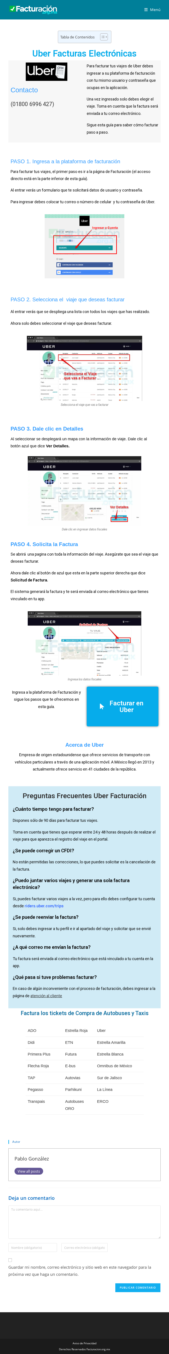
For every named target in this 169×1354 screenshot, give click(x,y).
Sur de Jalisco (109, 1078)
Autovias (72, 1078)
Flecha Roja (38, 1066)
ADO (32, 1030)
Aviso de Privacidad (84, 1343)
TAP (31, 1078)
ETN (69, 1042)
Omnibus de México (114, 1066)
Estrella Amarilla (111, 1042)
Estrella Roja (76, 1030)
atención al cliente (46, 995)
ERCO (102, 1101)
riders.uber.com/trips (44, 906)
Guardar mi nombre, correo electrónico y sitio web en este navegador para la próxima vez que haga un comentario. (79, 1271)
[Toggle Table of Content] (102, 37)
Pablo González (32, 1158)
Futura (71, 1054)
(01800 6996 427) (32, 104)
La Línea (104, 1089)
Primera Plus (39, 1054)
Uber (101, 1030)
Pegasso (35, 1089)
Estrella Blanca (110, 1054)
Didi (31, 1042)
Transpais (36, 1101)
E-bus (70, 1066)
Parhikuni (73, 1089)
